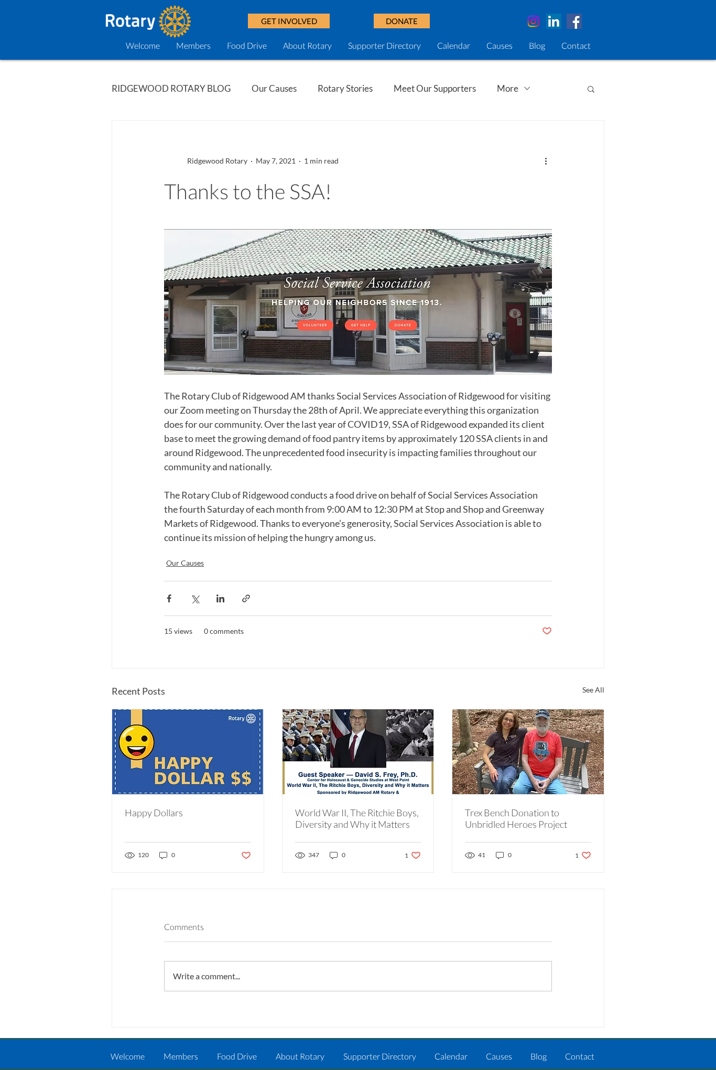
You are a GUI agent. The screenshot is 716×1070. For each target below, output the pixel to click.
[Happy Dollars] (188, 751)
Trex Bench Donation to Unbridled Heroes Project (516, 818)
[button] (402, 21)
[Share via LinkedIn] (220, 598)
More (507, 88)
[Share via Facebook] (169, 598)
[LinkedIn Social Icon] (553, 21)
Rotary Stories (345, 88)
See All (593, 689)
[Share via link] (246, 598)
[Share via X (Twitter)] (195, 598)
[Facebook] (574, 21)
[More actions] (545, 160)
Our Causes (274, 88)
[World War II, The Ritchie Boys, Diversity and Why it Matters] (358, 751)
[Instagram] (533, 21)
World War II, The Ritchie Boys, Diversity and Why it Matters (357, 818)
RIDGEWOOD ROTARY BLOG (171, 88)
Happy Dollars (154, 812)
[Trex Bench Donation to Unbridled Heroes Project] (528, 751)
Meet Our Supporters (435, 88)
